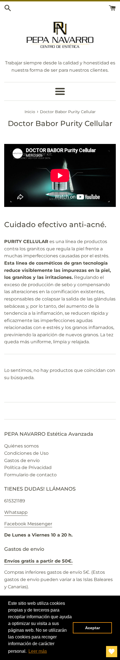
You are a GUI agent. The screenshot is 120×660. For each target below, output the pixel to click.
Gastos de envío (22, 460)
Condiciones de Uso (26, 453)
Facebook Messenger (28, 523)
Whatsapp (16, 512)
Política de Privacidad (28, 467)
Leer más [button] (37, 651)
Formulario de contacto (30, 474)
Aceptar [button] (92, 628)
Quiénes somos (21, 446)
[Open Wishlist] (111, 651)
